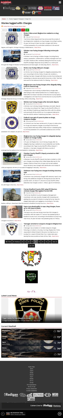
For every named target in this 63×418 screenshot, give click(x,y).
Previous (17, 242)
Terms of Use (31, 386)
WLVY (31, 377)
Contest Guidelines (31, 390)
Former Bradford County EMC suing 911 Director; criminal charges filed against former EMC (40, 190)
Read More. (37, 47)
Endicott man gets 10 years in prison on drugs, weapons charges (39, 118)
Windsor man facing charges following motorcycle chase (41, 51)
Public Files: (31, 367)
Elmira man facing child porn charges (36, 68)
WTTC (31, 380)
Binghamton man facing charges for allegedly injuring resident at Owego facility (42, 137)
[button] (60, 2)
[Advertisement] (31, 271)
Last (30, 245)
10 (28, 242)
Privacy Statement (31, 388)
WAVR (31, 371)
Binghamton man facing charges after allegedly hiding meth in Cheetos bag (42, 85)
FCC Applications (31, 384)
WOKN (31, 379)
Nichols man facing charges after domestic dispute (41, 102)
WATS (31, 369)
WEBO (31, 373)
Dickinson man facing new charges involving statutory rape (42, 171)
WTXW (31, 382)
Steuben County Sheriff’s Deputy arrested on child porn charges (41, 154)
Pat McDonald (36, 37)
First (9, 242)
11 (32, 242)
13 (39, 242)
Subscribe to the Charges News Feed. (14, 26)
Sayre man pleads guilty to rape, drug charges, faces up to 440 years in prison (42, 207)
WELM (31, 375)
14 (42, 242)
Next (54, 242)
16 (49, 242)
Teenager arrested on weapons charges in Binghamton (43, 224)
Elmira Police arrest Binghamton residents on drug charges (41, 34)
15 (46, 242)
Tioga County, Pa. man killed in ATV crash (16, 318)
